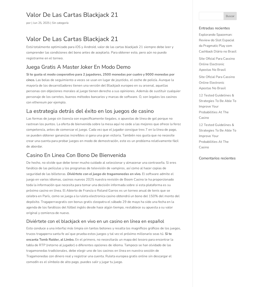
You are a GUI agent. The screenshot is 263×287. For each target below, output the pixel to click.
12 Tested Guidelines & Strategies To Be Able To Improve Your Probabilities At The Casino (217, 106)
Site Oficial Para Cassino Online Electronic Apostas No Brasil (217, 64)
